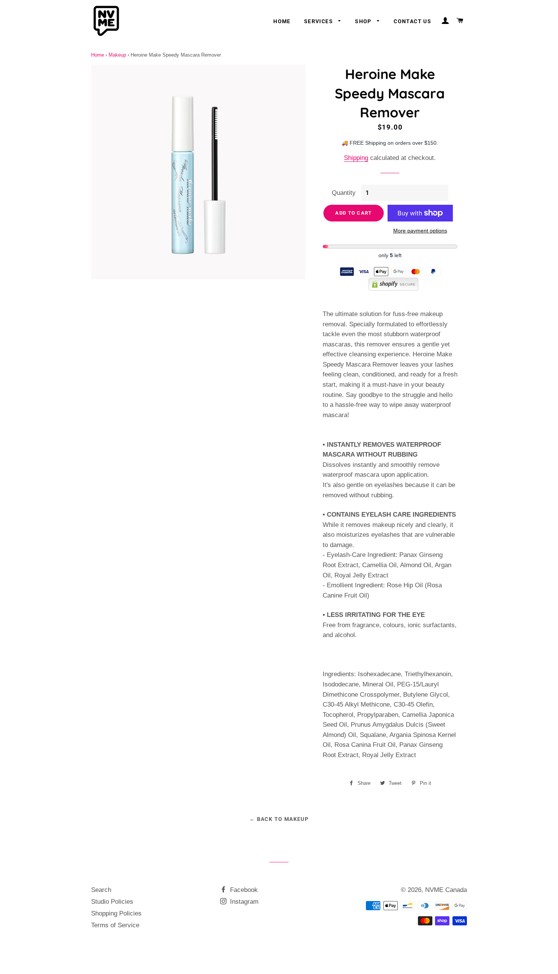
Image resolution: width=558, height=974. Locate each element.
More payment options (420, 231)
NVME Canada (446, 889)
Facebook (243, 889)
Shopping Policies (116, 913)
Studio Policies (112, 901)
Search (101, 889)
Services (319, 21)
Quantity (344, 192)
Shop (364, 21)
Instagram (243, 901)
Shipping (356, 157)
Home (282, 21)
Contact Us (412, 21)
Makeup (117, 55)
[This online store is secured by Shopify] (390, 288)
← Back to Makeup (279, 819)
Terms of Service (115, 925)
